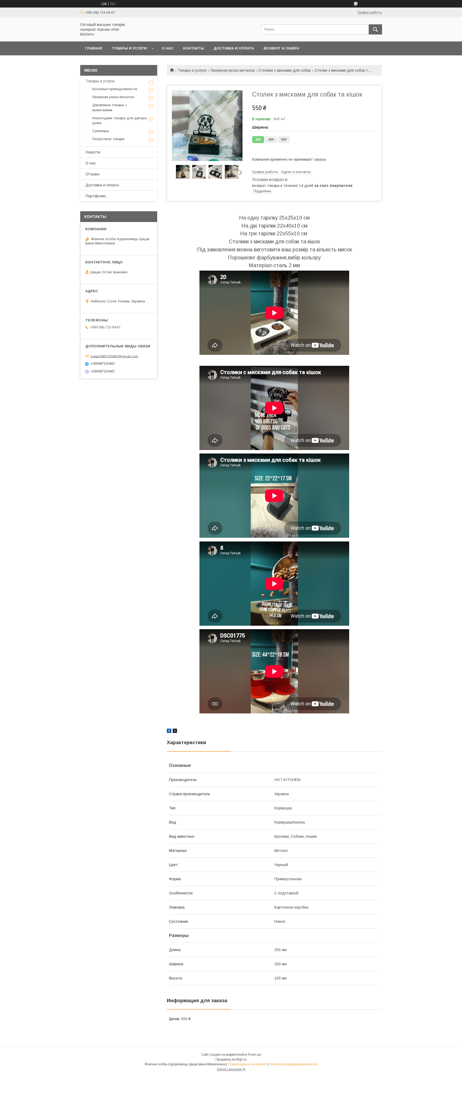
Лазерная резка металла (232, 70)
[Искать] (375, 29)
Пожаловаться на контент (247, 1064)
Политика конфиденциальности (293, 1064)
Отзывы (92, 174)
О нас (168, 48)
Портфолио (96, 196)
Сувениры (100, 131)
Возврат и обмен (281, 48)
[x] (175, 731)
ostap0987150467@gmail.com (114, 356)
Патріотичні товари (108, 139)
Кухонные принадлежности (114, 89)
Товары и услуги (129, 48)
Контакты (193, 48)
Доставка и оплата (234, 48)
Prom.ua (254, 1054)
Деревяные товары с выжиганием (109, 107)
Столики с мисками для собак (284, 70)
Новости (93, 152)
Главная (93, 48)
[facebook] (169, 731)
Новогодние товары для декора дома (119, 120)
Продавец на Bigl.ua (231, 1059)
